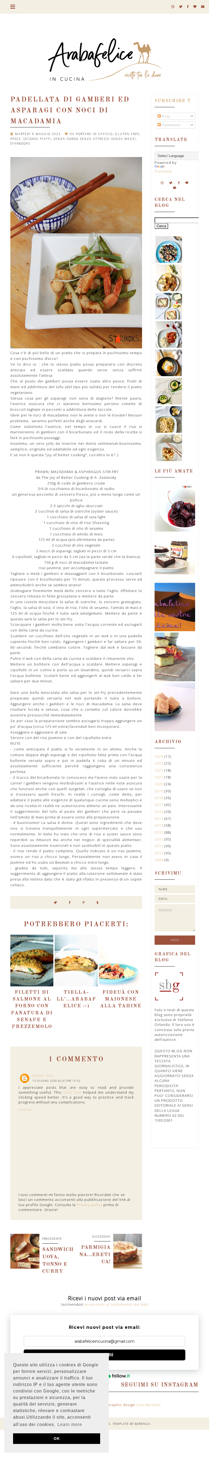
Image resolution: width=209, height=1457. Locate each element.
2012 (159, 839)
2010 (159, 853)
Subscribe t (173, 101)
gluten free (127, 134)
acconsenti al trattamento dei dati (116, 1304)
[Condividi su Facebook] (70, 902)
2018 (159, 797)
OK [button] (57, 1438)
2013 (159, 832)
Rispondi (25, 1110)
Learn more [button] (69, 1424)
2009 (159, 859)
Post (165, 116)
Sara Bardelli (148, 1404)
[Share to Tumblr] (98, 902)
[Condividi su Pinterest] (83, 902)
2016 (159, 811)
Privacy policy (89, 1204)
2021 (159, 777)
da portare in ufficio (91, 134)
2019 (159, 791)
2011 (159, 845)
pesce (15, 139)
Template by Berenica (131, 1424)
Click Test (72, 1092)
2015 (159, 818)
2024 (159, 756)
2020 (159, 783)
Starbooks (20, 143)
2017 (159, 804)
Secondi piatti (37, 139)
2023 (159, 763)
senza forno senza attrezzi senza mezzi (95, 139)
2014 (159, 825)
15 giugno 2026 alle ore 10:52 (56, 1080)
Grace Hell (43, 1075)
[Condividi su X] (55, 902)
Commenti (171, 124)
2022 (159, 770)
